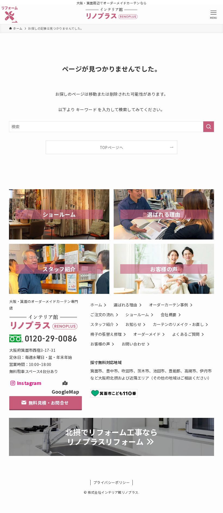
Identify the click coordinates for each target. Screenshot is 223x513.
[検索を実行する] (208, 126)
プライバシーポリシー (111, 482)
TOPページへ (111, 147)
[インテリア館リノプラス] (111, 14)
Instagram (29, 383)
